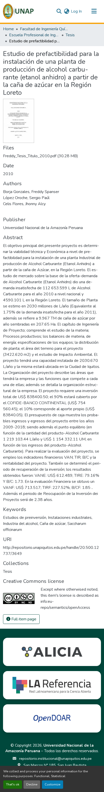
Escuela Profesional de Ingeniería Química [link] (34, 35)
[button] (18, 11)
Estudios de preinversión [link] (24, 517)
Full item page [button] (23, 619)
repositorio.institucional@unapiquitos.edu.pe (55, 758)
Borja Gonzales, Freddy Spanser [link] (31, 192)
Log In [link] (76, 11)
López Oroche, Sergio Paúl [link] (26, 198)
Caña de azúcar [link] (53, 523)
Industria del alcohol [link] (20, 523)
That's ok (12, 784)
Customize (52, 784)
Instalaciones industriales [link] (70, 517)
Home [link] (8, 29)
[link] (52, 156)
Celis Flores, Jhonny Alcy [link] (24, 204)
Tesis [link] (70, 35)
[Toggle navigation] (94, 11)
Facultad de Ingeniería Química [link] (45, 29)
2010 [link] (8, 174)
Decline (31, 784)
